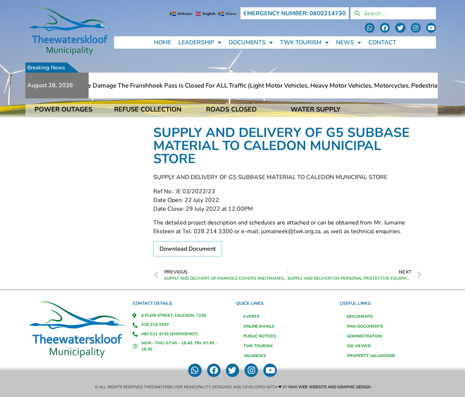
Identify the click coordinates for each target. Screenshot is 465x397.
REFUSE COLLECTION (147, 109)
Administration (364, 336)
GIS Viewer (359, 346)
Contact (382, 42)
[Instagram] (416, 28)
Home (162, 42)
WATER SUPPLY (315, 109)
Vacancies (254, 355)
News (345, 42)
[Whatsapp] (370, 28)
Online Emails (258, 326)
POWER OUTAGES (63, 109)
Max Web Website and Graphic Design (329, 387)
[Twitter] (400, 28)
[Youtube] (431, 28)
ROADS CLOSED (231, 109)
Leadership (196, 42)
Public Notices (259, 336)
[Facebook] (385, 28)
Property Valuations (371, 355)
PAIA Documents (365, 326)
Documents (247, 42)
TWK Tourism (301, 42)
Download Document (187, 249)
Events (251, 316)
